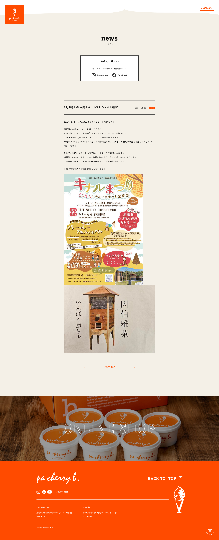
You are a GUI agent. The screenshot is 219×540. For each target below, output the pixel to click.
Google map (40, 516)
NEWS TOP (109, 367)
